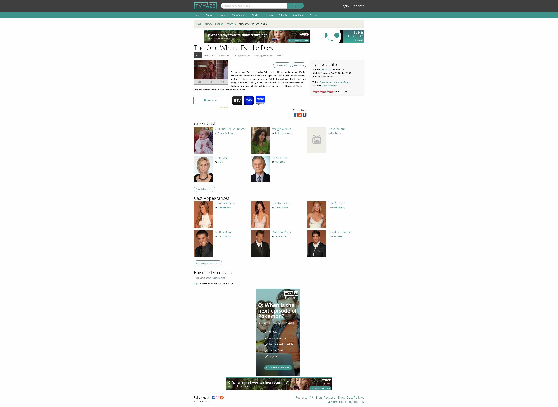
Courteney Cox (281, 203)
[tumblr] (304, 115)
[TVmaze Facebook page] (213, 397)
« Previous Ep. (282, 65)
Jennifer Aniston (225, 203)
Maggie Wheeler (282, 129)
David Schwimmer (340, 232)
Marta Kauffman (341, 82)
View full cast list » (204, 188)
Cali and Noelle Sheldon (230, 129)
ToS (362, 402)
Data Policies (355, 397)
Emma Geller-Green (227, 133)
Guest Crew (223, 55)
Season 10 (327, 69)
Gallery (279, 55)
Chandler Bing (281, 236)
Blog (319, 397)
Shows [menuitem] (197, 15)
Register (358, 6)
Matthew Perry (281, 232)
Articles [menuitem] (255, 15)
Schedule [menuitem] (268, 15)
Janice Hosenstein (283, 133)
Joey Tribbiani (224, 236)
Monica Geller (281, 207)
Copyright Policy (335, 402)
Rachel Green (224, 207)
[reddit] (300, 115)
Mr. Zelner (336, 133)
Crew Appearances (263, 55)
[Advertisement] (257, 36)
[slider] (324, 91)
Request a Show (334, 397)
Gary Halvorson (329, 85)
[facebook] (296, 115)
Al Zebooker (280, 161)
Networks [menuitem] (222, 15)
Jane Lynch (222, 157)
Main (197, 55)
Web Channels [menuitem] (239, 15)
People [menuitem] (209, 15)
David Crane (326, 82)
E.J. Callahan (280, 157)
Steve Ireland (337, 129)
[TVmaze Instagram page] (217, 397)
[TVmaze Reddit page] (222, 397)
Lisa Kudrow (336, 203)
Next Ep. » (299, 65)
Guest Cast (209, 55)
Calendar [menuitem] (283, 15)
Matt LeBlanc (223, 232)
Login (345, 6)
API (312, 397)
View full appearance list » (208, 263)
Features (301, 397)
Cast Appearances (242, 55)
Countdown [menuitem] (298, 15)
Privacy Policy (351, 402)
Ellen (220, 161)
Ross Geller (337, 236)
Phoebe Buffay (338, 207)
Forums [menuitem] (313, 15)
